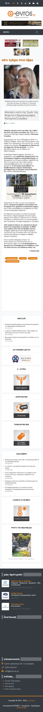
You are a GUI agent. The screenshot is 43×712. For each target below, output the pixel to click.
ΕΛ (8, 3)
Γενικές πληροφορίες (12, 681)
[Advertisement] (21, 286)
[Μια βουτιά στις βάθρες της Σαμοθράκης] (21, 545)
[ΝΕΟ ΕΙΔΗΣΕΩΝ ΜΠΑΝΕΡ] (23, 308)
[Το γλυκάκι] (30, 43)
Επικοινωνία (9, 684)
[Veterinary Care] (5, 606)
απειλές (23, 258)
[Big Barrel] (21, 23)
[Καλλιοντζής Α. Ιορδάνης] (5, 583)
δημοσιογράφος (12, 258)
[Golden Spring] (5, 596)
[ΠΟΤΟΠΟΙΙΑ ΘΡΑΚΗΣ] (12, 43)
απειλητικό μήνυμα (12, 261)
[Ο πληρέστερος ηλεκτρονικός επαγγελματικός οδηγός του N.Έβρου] (21, 14)
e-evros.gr (31, 701)
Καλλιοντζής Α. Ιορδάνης (21, 581)
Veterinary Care (17, 604)
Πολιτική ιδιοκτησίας (13, 689)
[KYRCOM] (21, 187)
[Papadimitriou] (21, 52)
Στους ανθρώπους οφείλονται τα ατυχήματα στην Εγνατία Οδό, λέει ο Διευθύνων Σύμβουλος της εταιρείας (20, 474)
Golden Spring (16, 593)
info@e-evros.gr (12, 671)
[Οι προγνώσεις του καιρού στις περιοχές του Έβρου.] (21, 513)
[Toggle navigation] (37, 32)
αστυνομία (33, 258)
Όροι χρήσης (9, 686)
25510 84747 (11, 667)
